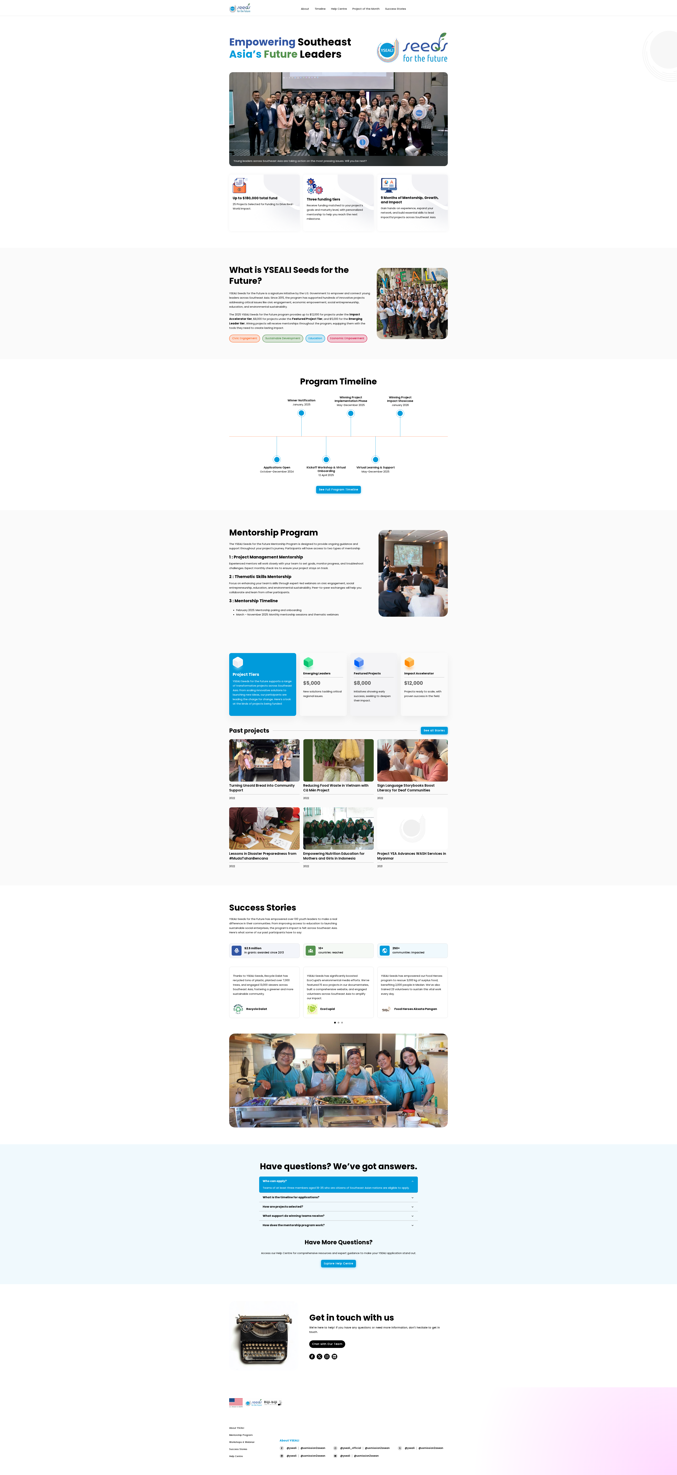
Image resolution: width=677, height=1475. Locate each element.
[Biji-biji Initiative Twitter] (319, 1356)
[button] (338, 1181)
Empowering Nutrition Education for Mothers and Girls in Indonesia (334, 856)
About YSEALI (236, 1428)
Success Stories (395, 9)
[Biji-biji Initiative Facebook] (312, 1356)
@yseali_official (350, 1448)
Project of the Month (366, 9)
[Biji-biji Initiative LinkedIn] (334, 1356)
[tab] (335, 1023)
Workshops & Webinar (242, 1442)
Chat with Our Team (327, 1344)
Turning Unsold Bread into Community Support (262, 788)
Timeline (320, 9)
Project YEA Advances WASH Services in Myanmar (411, 856)
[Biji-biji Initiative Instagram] (327, 1356)
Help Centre (339, 9)
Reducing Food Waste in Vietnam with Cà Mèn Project (335, 788)
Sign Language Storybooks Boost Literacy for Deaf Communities (406, 788)
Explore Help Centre (338, 1263)
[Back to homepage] (239, 9)
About (305, 9)
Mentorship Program (241, 1435)
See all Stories (434, 730)
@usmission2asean (313, 1448)
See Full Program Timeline (338, 489)
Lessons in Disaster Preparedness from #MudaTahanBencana (262, 856)
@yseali (292, 1448)
